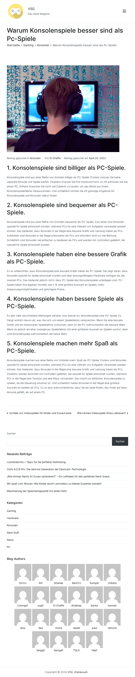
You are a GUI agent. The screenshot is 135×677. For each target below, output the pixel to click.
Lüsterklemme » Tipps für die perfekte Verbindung (36, 462)
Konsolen (35, 158)
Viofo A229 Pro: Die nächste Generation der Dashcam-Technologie (46, 469)
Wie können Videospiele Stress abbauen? (101, 413)
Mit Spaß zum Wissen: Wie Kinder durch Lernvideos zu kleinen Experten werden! (54, 483)
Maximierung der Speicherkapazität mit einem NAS (37, 490)
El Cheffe (55, 158)
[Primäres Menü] (124, 11)
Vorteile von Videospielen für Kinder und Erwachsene (40, 413)
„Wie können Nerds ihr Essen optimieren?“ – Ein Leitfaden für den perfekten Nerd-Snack (58, 476)
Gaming (11, 510)
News (10, 539)
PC (8, 546)
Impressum (81, 672)
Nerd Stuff (13, 532)
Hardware (12, 518)
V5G (31, 9)
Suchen (11, 433)
